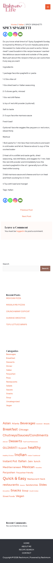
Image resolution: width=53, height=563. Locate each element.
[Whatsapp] (10, 34)
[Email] (20, 34)
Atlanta (15, 423)
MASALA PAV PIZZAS (15, 305)
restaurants (11, 484)
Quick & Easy (14, 478)
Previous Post (26, 210)
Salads (9, 386)
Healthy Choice (8, 455)
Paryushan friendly (24, 473)
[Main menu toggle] (48, 6)
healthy (34, 447)
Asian (7, 423)
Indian (21, 454)
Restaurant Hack (36, 479)
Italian (9, 370)
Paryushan (10, 374)
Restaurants (11, 382)
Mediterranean (12, 467)
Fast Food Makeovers (30, 442)
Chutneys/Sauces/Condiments (25, 435)
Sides (43, 484)
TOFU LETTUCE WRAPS (16, 324)
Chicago (23, 429)
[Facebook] (5, 34)
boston (39, 424)
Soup (8, 398)
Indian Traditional (34, 455)
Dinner (9, 366)
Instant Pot (10, 461)
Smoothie (6, 491)
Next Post (26, 216)
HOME (26, 543)
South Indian (33, 491)
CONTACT (26, 553)
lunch (37, 461)
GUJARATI (10, 448)
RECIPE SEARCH (26, 550)
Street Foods (9, 496)
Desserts (10, 362)
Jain (30, 461)
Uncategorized (13, 401)
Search (6, 264)
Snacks (9, 394)
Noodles (39, 467)
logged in (20, 231)
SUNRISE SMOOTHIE (16, 318)
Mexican (28, 467)
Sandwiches (32, 485)
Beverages (11, 354)
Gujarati (22, 448)
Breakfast (10, 358)
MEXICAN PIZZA (13, 298)
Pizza (8, 378)
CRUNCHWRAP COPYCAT (18, 311)
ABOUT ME (26, 546)
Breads (47, 424)
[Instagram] (15, 34)
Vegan (9, 405)
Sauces (9, 390)
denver (5, 442)
